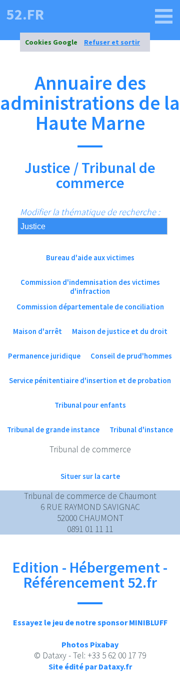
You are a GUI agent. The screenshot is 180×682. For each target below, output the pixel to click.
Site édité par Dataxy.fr (90, 666)
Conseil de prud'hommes (131, 356)
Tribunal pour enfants (90, 405)
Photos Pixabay (90, 644)
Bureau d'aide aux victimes (90, 257)
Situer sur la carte (90, 476)
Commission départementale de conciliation (90, 306)
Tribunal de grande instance (53, 429)
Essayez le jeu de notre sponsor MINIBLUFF (90, 622)
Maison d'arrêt (37, 331)
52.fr (25, 14)
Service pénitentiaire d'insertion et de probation (90, 380)
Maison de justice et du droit (120, 331)
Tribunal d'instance (141, 429)
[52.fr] (164, 17)
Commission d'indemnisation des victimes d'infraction (90, 286)
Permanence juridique (44, 356)
